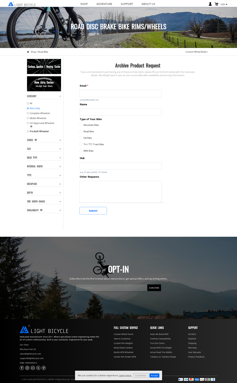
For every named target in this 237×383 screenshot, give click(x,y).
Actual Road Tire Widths (161, 352)
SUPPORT (127, 4)
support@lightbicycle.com (32, 358)
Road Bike (43, 51)
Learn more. (125, 375)
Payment (192, 338)
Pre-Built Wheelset (39, 131)
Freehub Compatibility (160, 338)
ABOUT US (148, 4)
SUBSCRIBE (154, 287)
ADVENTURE (104, 4)
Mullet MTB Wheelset (123, 352)
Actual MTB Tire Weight (161, 347)
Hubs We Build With (159, 334)
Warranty (192, 347)
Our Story (24, 344)
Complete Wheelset (40, 113)
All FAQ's (192, 334)
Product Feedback (196, 356)
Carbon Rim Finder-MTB (125, 356)
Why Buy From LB (28, 349)
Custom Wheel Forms (123, 334)
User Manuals (194, 352)
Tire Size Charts (157, 343)
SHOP (84, 4)
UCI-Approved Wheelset (42, 123)
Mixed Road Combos (123, 347)
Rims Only (35, 108)
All (31, 103)
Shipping (192, 343)
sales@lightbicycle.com (30, 353)
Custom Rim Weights (123, 343)
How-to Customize (122, 338)
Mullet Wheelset (38, 118)
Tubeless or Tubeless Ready (163, 356)
